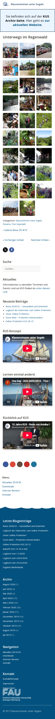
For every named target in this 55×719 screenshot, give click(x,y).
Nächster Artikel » (40, 240)
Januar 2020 (8, 611)
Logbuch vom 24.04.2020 (15, 558)
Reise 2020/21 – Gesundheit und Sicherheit (27, 306)
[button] (5, 249)
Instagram (20, 464)
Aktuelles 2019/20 (11, 482)
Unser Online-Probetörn (17, 313)
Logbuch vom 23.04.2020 (15, 562)
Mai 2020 (7, 593)
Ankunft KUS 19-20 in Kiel (15, 548)
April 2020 (8, 598)
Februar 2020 (9, 607)
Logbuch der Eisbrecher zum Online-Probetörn (28, 310)
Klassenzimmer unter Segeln (27, 4)
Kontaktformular (11, 678)
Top (49, 711)
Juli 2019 (7, 634)
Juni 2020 (7, 589)
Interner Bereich (11, 490)
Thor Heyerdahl (19, 224)
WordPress (34, 464)
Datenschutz (9, 688)
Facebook (5, 464)
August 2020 (9, 584)
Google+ (13, 464)
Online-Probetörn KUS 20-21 (20, 321)
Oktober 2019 (10, 625)
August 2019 (9, 630)
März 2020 (8, 602)
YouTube (27, 464)
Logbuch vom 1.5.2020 (14, 553)
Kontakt (6, 494)
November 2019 (11, 621)
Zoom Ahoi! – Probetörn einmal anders (24, 317)
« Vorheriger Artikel (13, 240)
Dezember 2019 (11, 616)
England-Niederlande (13, 567)
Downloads (8, 486)
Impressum (8, 683)
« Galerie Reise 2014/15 (15, 230)
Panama (6, 224)
